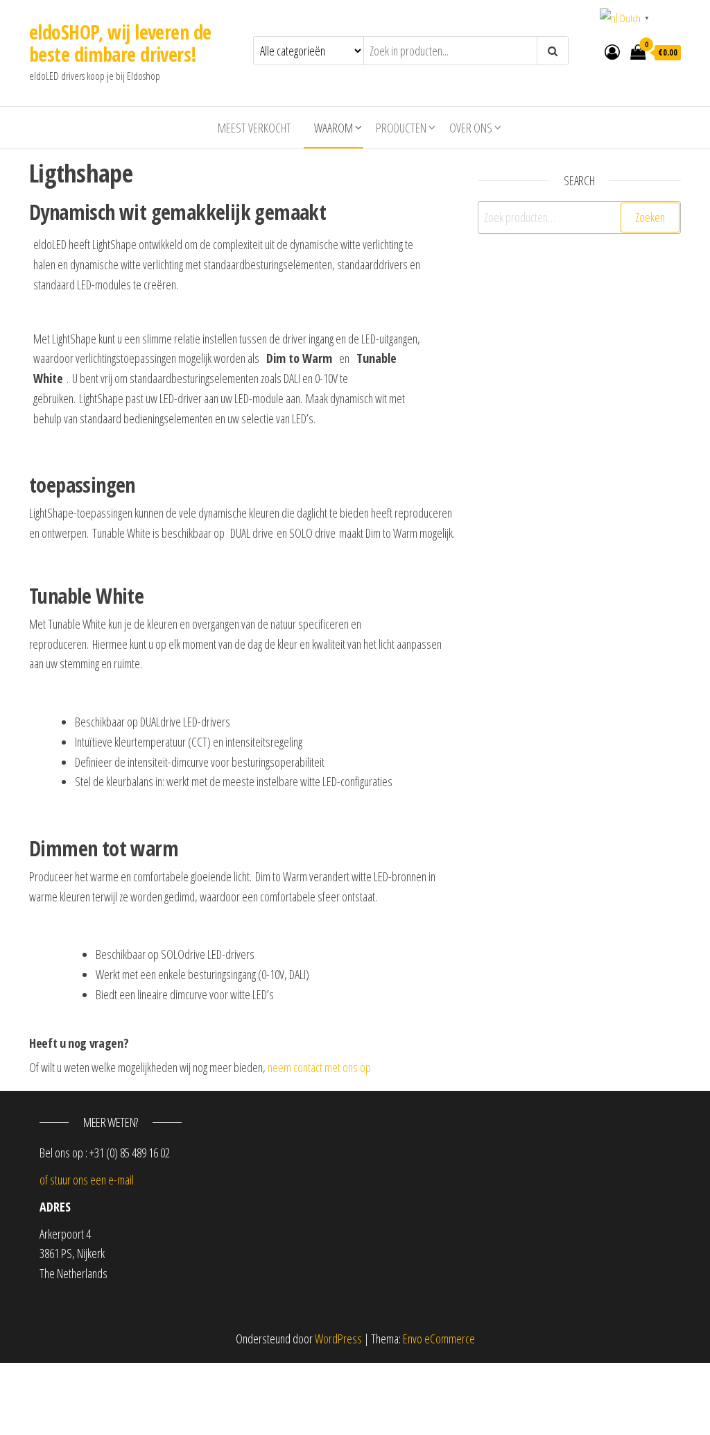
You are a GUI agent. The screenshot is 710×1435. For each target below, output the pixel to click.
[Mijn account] (612, 51)
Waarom (333, 127)
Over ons (470, 127)
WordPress (338, 1338)
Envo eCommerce (439, 1338)
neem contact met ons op (319, 1067)
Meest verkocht (254, 127)
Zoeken (650, 217)
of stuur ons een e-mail (87, 1179)
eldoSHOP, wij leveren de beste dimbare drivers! (120, 43)
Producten (401, 127)
